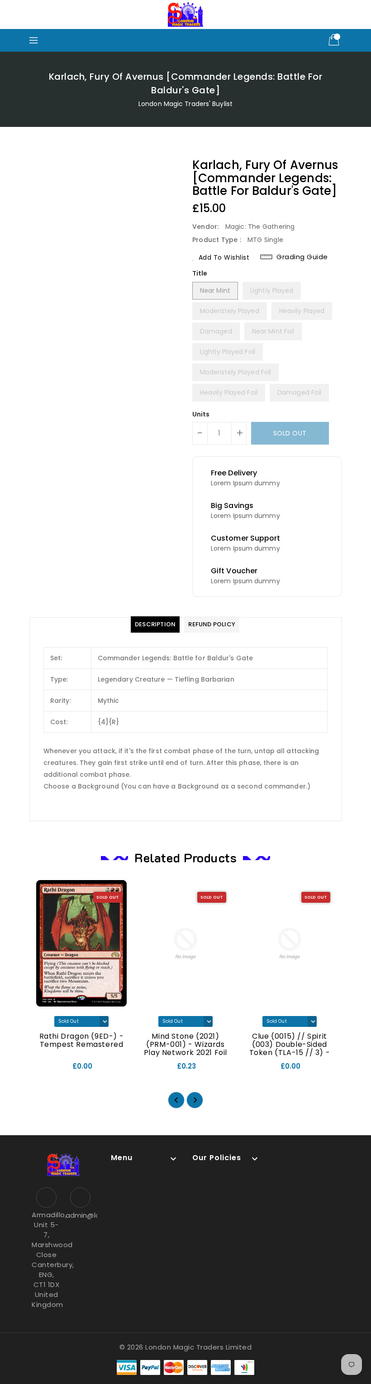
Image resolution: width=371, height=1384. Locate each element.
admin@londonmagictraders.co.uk (80, 1215)
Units (201, 414)
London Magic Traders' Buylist (185, 103)
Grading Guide (302, 256)
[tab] (155, 624)
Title (200, 273)
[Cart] (335, 40)
